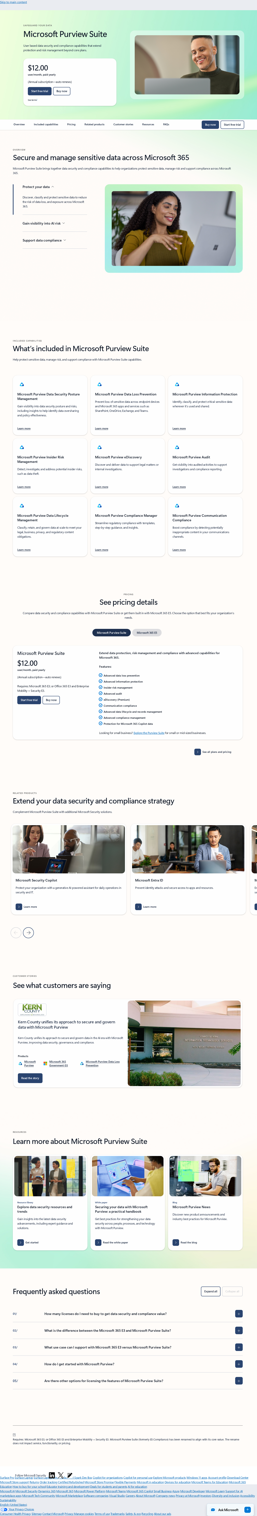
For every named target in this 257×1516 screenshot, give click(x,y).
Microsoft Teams (116, 1491)
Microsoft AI (7, 1491)
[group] (69, 869)
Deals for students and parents (108, 1486)
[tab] (111, 632)
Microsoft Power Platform (89, 1491)
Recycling (147, 1514)
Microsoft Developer (192, 1491)
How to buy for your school (29, 1486)
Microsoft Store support (14, 1482)
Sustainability (8, 1500)
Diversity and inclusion (226, 1496)
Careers (130, 1496)
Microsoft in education (150, 1482)
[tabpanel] (128, 692)
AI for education (137, 1486)
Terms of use (102, 1514)
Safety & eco (133, 1514)
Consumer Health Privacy (15, 1514)
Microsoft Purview (30, 1063)
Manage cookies (84, 1514)
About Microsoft (145, 1496)
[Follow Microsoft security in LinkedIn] (52, 1475)
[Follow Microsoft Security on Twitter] (61, 1475)
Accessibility (247, 1496)
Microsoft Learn (215, 1491)
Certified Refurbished (71, 1482)
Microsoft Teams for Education (209, 1482)
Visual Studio (117, 1496)
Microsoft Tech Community (38, 1496)
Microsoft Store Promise (99, 1482)
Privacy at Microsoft (188, 1496)
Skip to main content (13, 2)
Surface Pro (7, 1477)
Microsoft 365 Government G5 (58, 1063)
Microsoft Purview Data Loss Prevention (103, 1063)
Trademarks (117, 1514)
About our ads (162, 1514)
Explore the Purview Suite (149, 733)
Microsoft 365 (64, 1491)
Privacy (69, 1514)
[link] (19, 125)
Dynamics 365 (47, 1491)
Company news (165, 1496)
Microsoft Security (26, 1491)
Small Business (163, 1491)
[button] (230, 1510)
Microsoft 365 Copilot (139, 1491)
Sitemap (37, 1514)
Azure (175, 1491)
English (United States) (13, 1505)
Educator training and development (67, 1486)
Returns (34, 1482)
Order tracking (48, 1482)
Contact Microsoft (53, 1514)
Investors (205, 1496)
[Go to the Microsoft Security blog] (70, 1475)
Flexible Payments (125, 1482)
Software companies (96, 1496)
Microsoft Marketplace (69, 1496)
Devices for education (178, 1482)
